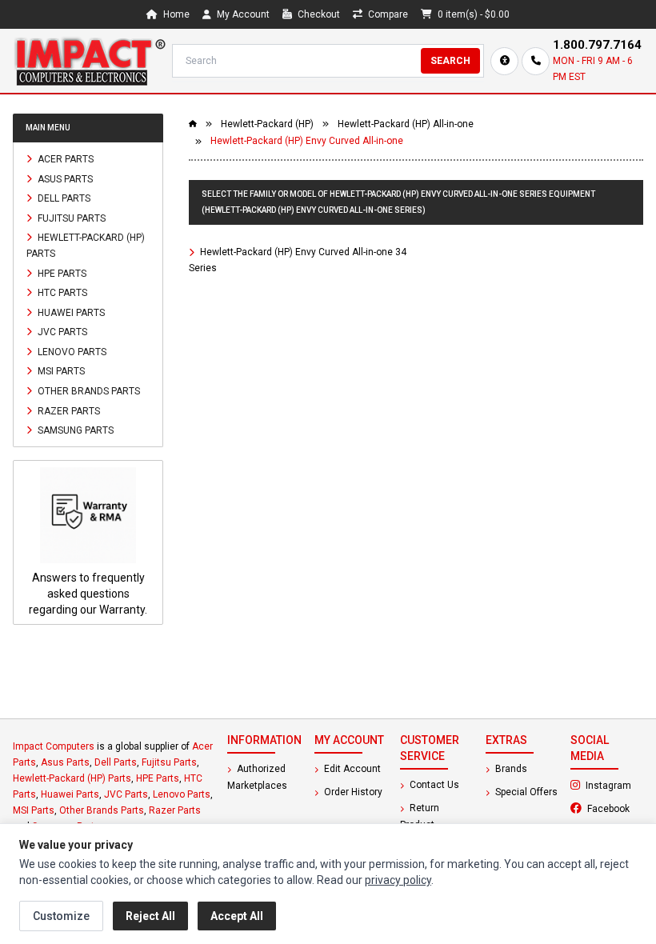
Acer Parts (64, 159)
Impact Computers (53, 746)
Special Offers (525, 792)
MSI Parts (60, 371)
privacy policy (398, 880)
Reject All (150, 916)
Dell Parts (62, 198)
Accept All (236, 916)
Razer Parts (67, 410)
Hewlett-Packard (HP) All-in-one (406, 124)
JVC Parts (61, 332)
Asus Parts (64, 178)
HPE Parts (60, 272)
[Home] (89, 60)
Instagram (613, 784)
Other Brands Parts (87, 391)
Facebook (614, 808)
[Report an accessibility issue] (504, 61)
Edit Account (351, 768)
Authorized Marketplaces (257, 777)
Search (450, 60)
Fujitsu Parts (70, 217)
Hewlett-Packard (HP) (267, 124)
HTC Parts (61, 292)
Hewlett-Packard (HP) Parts (85, 245)
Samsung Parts (74, 430)
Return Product (419, 816)
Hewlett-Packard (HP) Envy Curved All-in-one (306, 140)
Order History (352, 792)
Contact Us (433, 784)
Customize (61, 916)
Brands (510, 768)
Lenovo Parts (70, 351)
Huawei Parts (70, 312)
